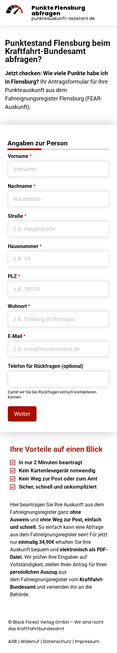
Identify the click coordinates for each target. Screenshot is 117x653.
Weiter (22, 414)
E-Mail (17, 336)
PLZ (14, 276)
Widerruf (30, 641)
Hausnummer (25, 246)
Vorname (20, 156)
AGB (12, 641)
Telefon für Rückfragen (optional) (45, 366)
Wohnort (19, 306)
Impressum (87, 641)
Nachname (22, 186)
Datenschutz (57, 641)
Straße (17, 216)
